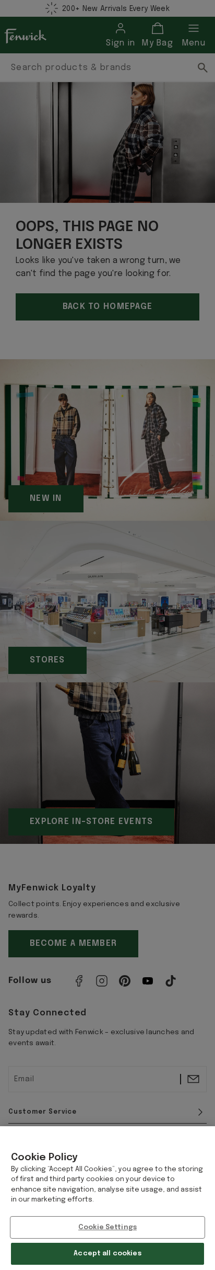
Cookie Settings (107, 1227)
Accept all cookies (107, 1253)
